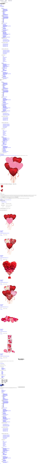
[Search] (0, 80)
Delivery (2, 377)
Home (1, 155)
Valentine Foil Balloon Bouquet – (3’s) (4, 257)
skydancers (2, 63)
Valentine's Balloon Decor (15, 155)
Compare (1, 231)
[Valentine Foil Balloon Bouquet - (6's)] (21, 190)
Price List (2, 22)
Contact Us (3, 369)
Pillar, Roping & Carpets (5, 42)
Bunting (2, 461)
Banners (2, 459)
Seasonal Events (5, 155)
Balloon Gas (3, 15)
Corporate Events (4, 104)
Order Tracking (3, 376)
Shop (2, 155)
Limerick (2, 372)
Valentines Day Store (9, 155)
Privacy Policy (3, 368)
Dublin (2, 371)
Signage (2, 392)
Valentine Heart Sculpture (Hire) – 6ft (4, 282)
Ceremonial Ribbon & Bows (5, 122)
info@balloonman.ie (2, 363)
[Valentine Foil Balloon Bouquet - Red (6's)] (21, 187)
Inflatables (3, 136)
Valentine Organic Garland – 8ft (3, 331)
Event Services (3, 37)
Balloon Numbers (3, 92)
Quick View (1, 256)
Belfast (2, 373)
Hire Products (3, 439)
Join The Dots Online (10, 387)
